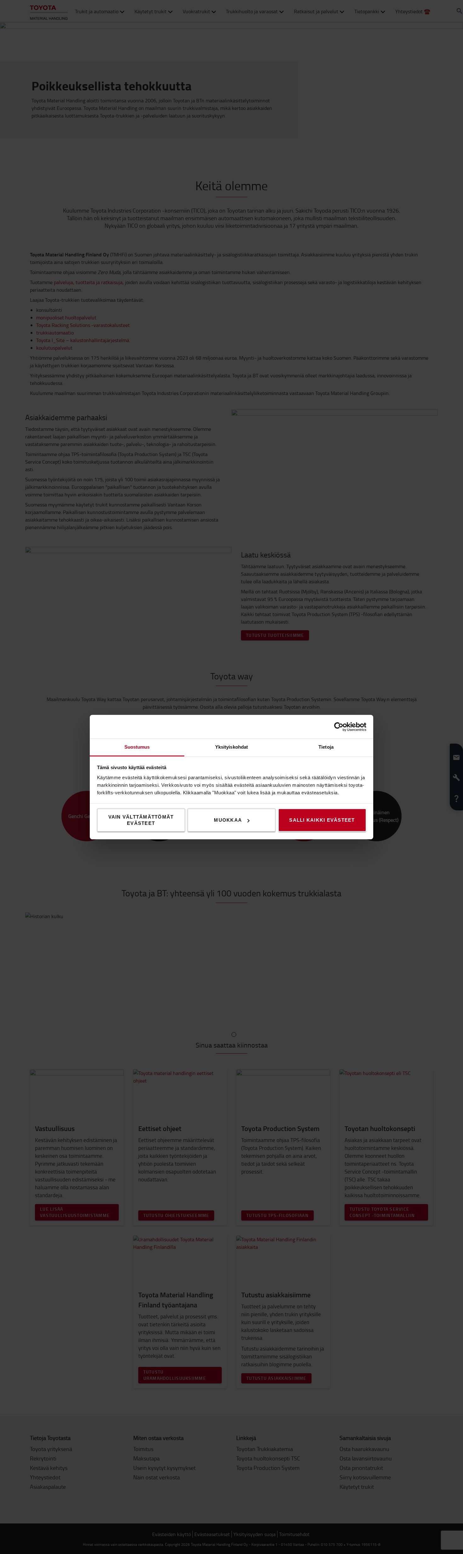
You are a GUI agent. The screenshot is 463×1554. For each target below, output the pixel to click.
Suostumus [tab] (137, 747)
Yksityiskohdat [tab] (231, 747)
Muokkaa (228, 820)
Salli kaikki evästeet (322, 820)
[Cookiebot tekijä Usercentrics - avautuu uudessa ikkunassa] (338, 726)
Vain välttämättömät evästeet (141, 820)
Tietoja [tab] (326, 747)
